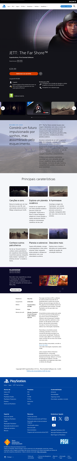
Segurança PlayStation (10, 419)
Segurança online (55, 397)
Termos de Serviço (32, 416)
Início (5, 385)
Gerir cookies (70, 457)
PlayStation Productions (10, 399)
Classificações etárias (33, 425)
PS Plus (23, 6)
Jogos (17, 6)
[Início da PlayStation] (4, 6)
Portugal (9, 457)
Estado (5, 421)
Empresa (6, 401)
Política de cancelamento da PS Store (37, 419)
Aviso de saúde (31, 427)
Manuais (6, 430)
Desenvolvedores (31, 430)
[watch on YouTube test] (46, 112)
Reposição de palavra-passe (11, 426)
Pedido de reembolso (9, 428)
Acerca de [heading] (7, 389)
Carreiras (6, 394)
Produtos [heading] (30, 389)
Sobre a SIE (7, 392)
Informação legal (62, 457)
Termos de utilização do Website (44, 457)
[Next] (74, 108)
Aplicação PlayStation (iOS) (58, 430)
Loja (9, 6)
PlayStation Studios (9, 397)
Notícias (36, 6)
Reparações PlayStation (10, 423)
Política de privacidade (31, 457)
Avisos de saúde (43, 345)
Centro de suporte (8, 416)
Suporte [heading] (6, 414)
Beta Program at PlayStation (58, 435)
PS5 (13, 6)
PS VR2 (29, 397)
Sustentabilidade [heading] (56, 389)
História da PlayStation (10, 404)
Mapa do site (55, 457)
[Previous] (3, 108)
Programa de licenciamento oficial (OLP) (37, 432)
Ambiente (53, 392)
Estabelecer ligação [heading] (57, 414)
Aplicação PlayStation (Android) (59, 432)
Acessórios (29, 6)
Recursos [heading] (30, 414)
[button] (38, 108)
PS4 (28, 394)
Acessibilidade (54, 394)
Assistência (43, 6)
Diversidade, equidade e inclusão (59, 399)
